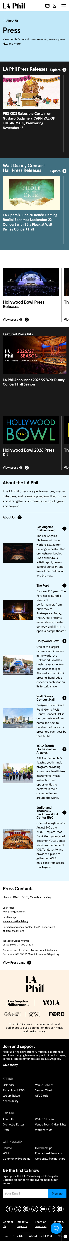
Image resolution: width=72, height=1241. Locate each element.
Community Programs (16, 1158)
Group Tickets (11, 1095)
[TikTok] (34, 1209)
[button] (63, 5)
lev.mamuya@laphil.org (15, 921)
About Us (12, 20)
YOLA (6, 1153)
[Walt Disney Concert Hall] (18, 718)
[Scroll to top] (65, 1236)
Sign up (57, 1193)
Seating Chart (43, 1090)
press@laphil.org (15, 931)
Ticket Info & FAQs (14, 1090)
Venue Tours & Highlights (50, 1124)
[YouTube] (43, 1209)
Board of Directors (40, 1224)
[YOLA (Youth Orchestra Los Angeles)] (18, 773)
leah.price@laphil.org (14, 911)
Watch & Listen (44, 1119)
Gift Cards (41, 1095)
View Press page (14, 962)
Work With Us (43, 1130)
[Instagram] (26, 1209)
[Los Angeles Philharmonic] (18, 553)
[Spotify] (51, 1209)
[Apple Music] (60, 1209)
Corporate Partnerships (50, 1158)
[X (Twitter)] (17, 1209)
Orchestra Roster (13, 1124)
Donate (7, 1148)
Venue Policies (44, 1085)
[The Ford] (18, 610)
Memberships (43, 1148)
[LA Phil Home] (14, 6)
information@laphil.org (46, 954)
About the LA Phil (40, 1236)
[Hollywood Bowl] (18, 665)
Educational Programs (48, 1153)
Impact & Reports (22, 1224)
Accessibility (10, 1101)
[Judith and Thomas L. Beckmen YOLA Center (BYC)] (18, 839)
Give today (10, 1065)
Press (6, 1130)
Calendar (8, 1085)
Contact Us (8, 1224)
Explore (55, 70)
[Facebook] (9, 1209)
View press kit (13, 319)
